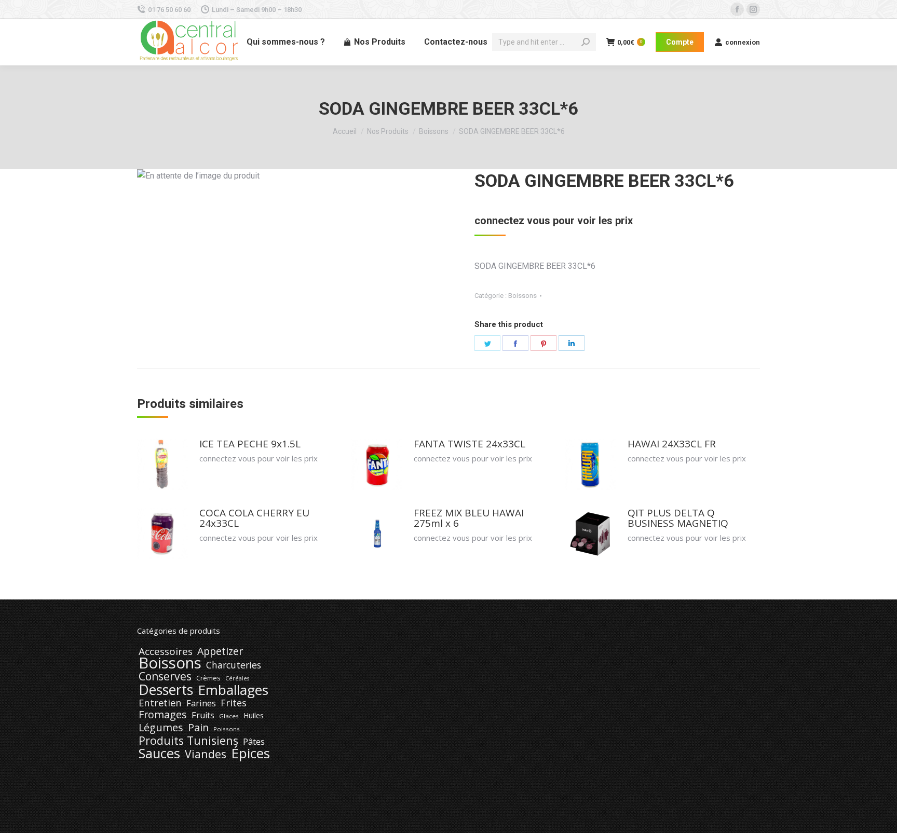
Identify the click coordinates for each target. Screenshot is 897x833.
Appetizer (220, 651)
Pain (198, 727)
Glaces (229, 716)
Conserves (165, 676)
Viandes (205, 754)
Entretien (160, 703)
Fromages (163, 714)
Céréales (237, 678)
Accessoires (166, 651)
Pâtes (254, 741)
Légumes (161, 727)
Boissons (522, 295)
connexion (742, 42)
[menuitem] (285, 42)
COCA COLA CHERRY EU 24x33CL (254, 518)
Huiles (253, 715)
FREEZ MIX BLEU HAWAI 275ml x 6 (469, 518)
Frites (234, 703)
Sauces (159, 753)
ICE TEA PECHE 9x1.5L (250, 444)
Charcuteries (233, 665)
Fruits (203, 715)
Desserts (166, 690)
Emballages (233, 690)
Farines (201, 703)
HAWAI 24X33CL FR (672, 444)
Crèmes (208, 677)
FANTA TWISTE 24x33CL (469, 444)
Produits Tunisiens (188, 740)
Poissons (226, 729)
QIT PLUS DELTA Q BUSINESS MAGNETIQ (678, 518)
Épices (250, 753)
